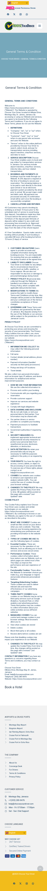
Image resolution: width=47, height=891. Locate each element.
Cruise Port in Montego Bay (20, 739)
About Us (13, 763)
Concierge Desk (15, 766)
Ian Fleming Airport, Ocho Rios (21, 732)
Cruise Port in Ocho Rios (19, 742)
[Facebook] (8, 14)
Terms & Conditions (17, 773)
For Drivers (13, 770)
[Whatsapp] (26, 14)
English (14, 3)
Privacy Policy (14, 777)
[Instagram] (20, 14)
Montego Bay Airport (17, 725)
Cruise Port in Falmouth (19, 735)
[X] (14, 14)
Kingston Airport (16, 728)
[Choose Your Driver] (19, 26)
